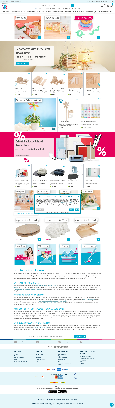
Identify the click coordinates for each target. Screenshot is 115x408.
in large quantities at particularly (40, 327)
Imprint (56, 212)
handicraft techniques (41, 285)
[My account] (108, 5)
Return (59, 361)
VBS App (60, 365)
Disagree (71, 209)
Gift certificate (39, 354)
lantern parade (36, 289)
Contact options (83, 360)
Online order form (62, 354)
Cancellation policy (62, 357)
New (35, 8)
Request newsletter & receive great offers (40, 336)
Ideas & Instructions (64, 8)
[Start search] (72, 5)
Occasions (53, 8)
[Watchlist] (105, 5)
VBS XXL (41, 8)
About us (16, 354)
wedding (16, 289)
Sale (79, 8)
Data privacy (49, 212)
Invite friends (39, 356)
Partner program (18, 356)
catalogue (16, 287)
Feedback (82, 363)
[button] (15, 84)
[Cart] (111, 5)
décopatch (41, 301)
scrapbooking (63, 301)
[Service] (101, 5)
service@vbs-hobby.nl (88, 358)
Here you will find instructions (51, 302)
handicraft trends (52, 285)
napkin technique (48, 301)
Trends (47, 8)
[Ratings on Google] (39, 376)
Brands (74, 8)
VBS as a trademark (19, 357)
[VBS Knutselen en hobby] (4, 6)
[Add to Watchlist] (28, 74)
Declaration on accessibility (64, 363)
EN (113, 1)
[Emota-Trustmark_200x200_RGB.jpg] (77, 376)
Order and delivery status (86, 362)
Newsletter (38, 357)
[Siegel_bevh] (58, 377)
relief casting (56, 301)
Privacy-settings (61, 359)
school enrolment (28, 289)
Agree (77, 209)
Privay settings (39, 209)
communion (21, 289)
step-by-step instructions (89, 299)
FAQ (37, 361)
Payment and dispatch (63, 356)
